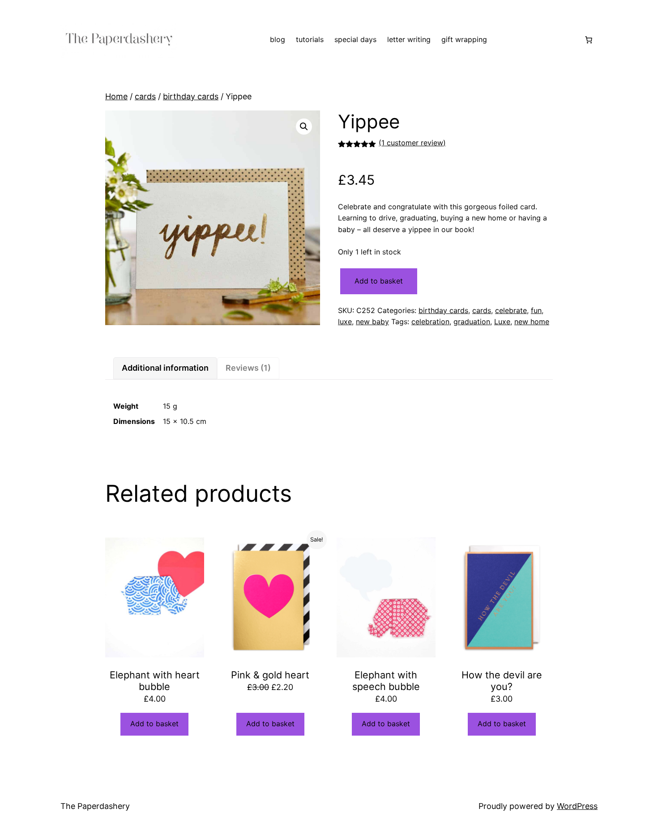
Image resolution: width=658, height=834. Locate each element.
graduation (471, 321)
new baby (372, 321)
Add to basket (379, 280)
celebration (430, 321)
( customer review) (412, 142)
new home (531, 321)
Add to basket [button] (154, 723)
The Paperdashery (95, 806)
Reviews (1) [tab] (248, 368)
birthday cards (190, 96)
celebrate (511, 310)
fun (536, 310)
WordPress (577, 806)
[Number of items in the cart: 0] (589, 40)
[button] (304, 127)
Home (116, 96)
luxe (345, 321)
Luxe (502, 321)
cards (145, 96)
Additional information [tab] (165, 368)
